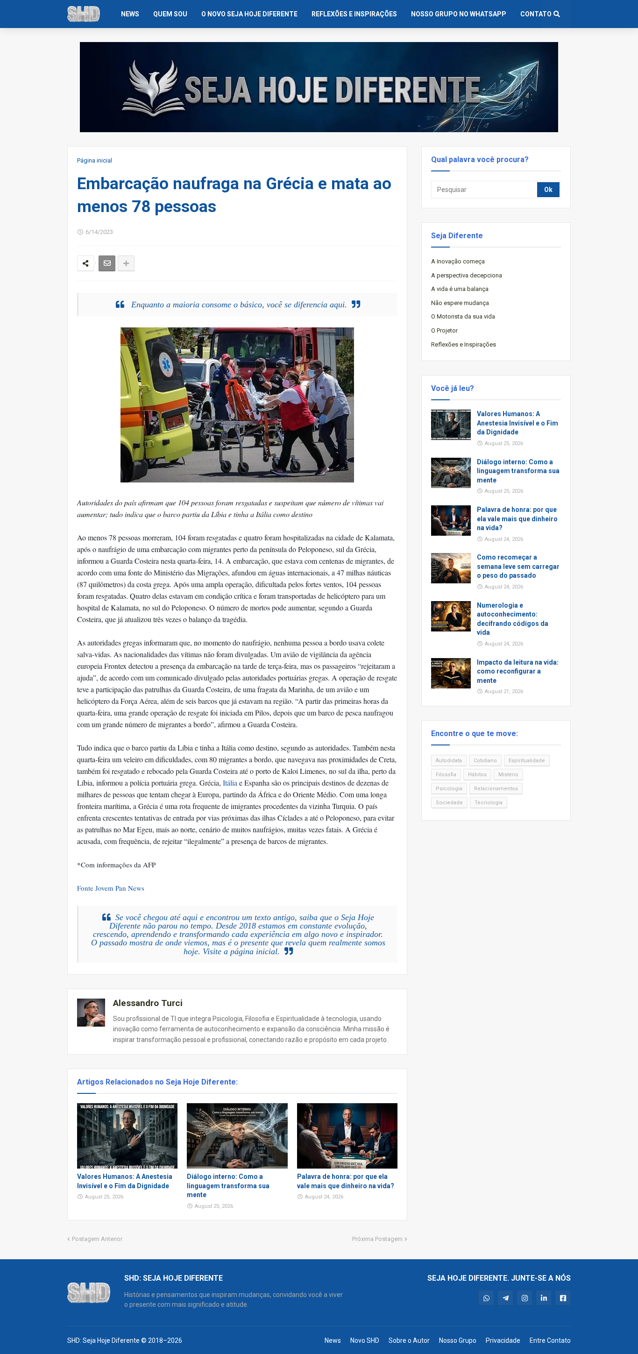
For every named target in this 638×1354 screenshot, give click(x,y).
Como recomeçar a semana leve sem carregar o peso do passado (518, 566)
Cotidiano (485, 761)
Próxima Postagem (377, 1238)
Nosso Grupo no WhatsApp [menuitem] (458, 14)
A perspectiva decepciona (466, 275)
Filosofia (446, 775)
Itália (230, 782)
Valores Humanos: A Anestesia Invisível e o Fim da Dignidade (124, 1181)
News (333, 1340)
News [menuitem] (130, 14)
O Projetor (444, 330)
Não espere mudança (460, 302)
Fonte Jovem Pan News (110, 888)
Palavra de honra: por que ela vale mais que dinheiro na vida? (345, 1181)
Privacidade (503, 1340)
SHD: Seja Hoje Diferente (103, 1340)
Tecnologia (489, 803)
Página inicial (94, 160)
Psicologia (449, 789)
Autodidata (449, 761)
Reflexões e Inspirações (463, 344)
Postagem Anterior (97, 1238)
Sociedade (449, 803)
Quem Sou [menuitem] (170, 14)
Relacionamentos (496, 789)
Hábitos (477, 775)
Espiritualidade (527, 761)
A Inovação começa (458, 261)
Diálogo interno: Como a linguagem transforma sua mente (228, 1185)
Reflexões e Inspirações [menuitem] (354, 14)
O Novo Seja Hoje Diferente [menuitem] (249, 14)
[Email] (107, 263)
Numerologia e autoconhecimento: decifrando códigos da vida (512, 619)
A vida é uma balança (460, 288)
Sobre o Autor (409, 1340)
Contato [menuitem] (536, 14)
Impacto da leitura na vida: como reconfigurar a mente (518, 671)
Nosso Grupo (457, 1340)
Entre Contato (550, 1340)
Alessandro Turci (148, 1003)
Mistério (508, 775)
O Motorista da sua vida (463, 316)
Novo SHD (364, 1340)
